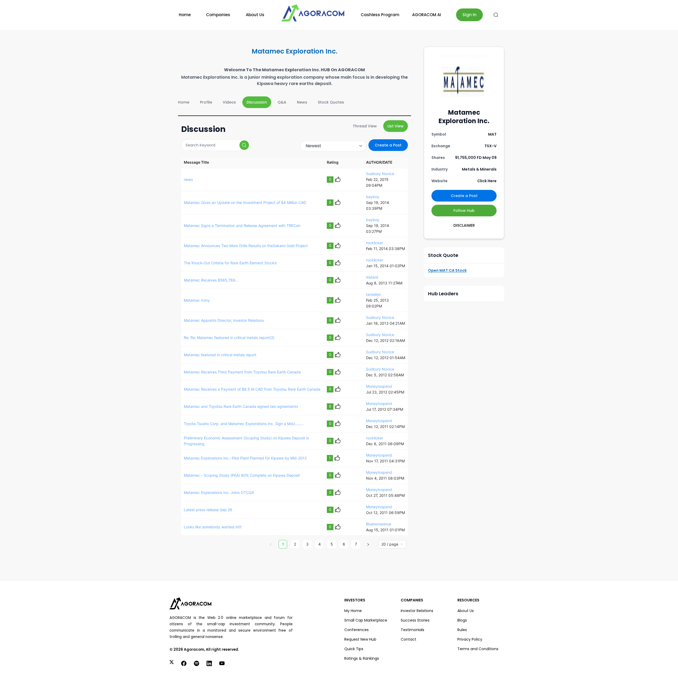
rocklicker (374, 242)
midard (372, 277)
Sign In (469, 15)
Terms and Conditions (477, 648)
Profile (206, 102)
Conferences (356, 629)
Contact (408, 639)
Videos (229, 102)
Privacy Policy (469, 639)
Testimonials (412, 629)
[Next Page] (368, 544)
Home (185, 14)
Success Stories (415, 620)
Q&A (282, 102)
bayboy (372, 196)
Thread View (365, 126)
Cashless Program (380, 14)
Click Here (487, 181)
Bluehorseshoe (378, 524)
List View (395, 126)
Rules (462, 629)
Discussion (257, 102)
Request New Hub (360, 639)
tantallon (373, 294)
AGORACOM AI (426, 14)
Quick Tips (353, 648)
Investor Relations (417, 610)
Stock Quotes (331, 102)
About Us (255, 14)
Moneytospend (379, 386)
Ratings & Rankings (361, 658)
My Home (353, 610)
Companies (218, 14)
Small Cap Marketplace (365, 620)
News (302, 102)
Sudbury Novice (380, 173)
